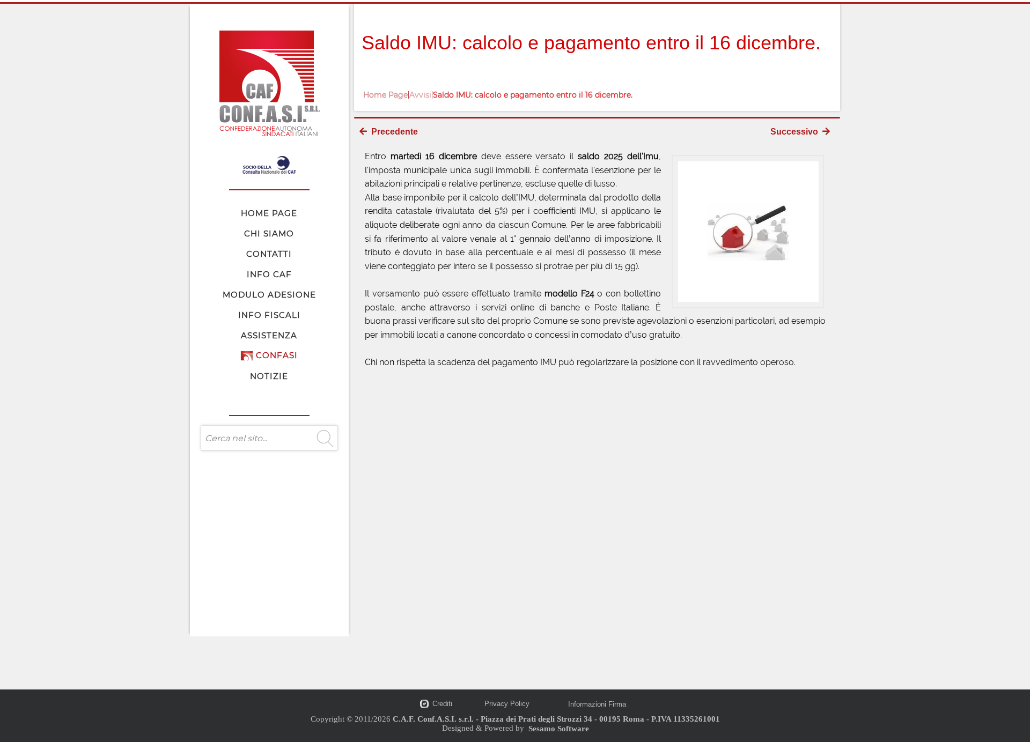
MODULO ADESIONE (269, 295)
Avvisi (420, 95)
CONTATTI (269, 254)
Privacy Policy (506, 704)
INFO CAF (269, 274)
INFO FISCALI (269, 315)
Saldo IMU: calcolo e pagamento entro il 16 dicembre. (532, 95)
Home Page (385, 95)
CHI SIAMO (269, 233)
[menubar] (269, 294)
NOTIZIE (269, 376)
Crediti (442, 704)
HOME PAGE (269, 213)
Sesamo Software (558, 728)
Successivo (796, 131)
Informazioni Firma (597, 704)
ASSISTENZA (269, 335)
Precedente (392, 131)
